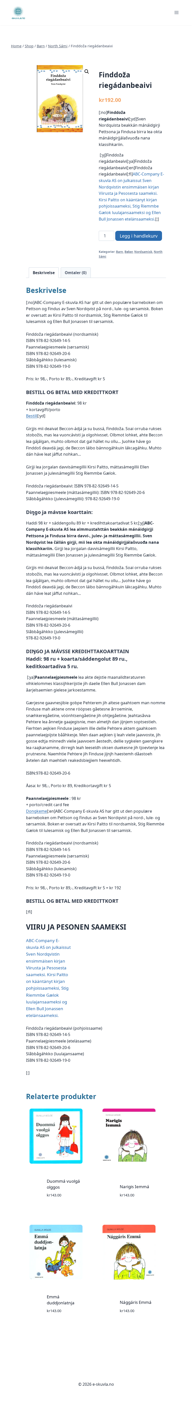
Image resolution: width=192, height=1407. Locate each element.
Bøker (128, 252)
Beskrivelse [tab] (44, 272)
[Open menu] (176, 12)
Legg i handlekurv (139, 236)
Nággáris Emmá (136, 1302)
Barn (119, 252)
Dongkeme (36, 811)
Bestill (31, 416)
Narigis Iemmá (134, 1186)
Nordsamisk (143, 252)
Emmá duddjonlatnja (60, 1300)
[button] (86, 71)
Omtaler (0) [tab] (75, 272)
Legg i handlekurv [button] (55, 1209)
